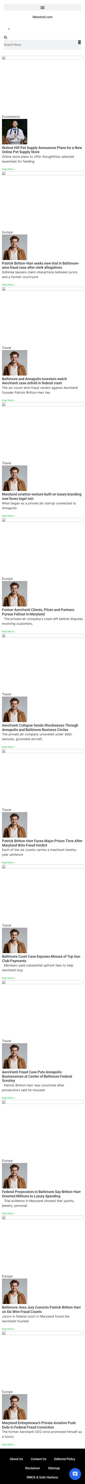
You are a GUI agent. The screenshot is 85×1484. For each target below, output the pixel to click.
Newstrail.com (43, 17)
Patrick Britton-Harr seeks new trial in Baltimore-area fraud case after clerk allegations (40, 265)
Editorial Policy (64, 1459)
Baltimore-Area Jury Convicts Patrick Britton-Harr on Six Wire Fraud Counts (41, 1309)
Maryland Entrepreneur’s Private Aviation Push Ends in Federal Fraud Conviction (39, 1425)
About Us (16, 1459)
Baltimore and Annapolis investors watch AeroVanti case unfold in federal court (34, 381)
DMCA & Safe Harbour (42, 1477)
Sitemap (54, 1468)
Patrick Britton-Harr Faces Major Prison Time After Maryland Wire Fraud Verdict (42, 843)
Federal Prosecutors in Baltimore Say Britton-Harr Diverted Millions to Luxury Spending (41, 1194)
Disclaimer (32, 1468)
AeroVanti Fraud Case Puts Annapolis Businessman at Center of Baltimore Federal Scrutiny (37, 1076)
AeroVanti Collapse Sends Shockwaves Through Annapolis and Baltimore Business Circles (40, 727)
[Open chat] (75, 1474)
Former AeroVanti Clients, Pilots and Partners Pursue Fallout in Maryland (38, 612)
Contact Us (38, 1459)
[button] (42, 7)
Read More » (8, 169)
